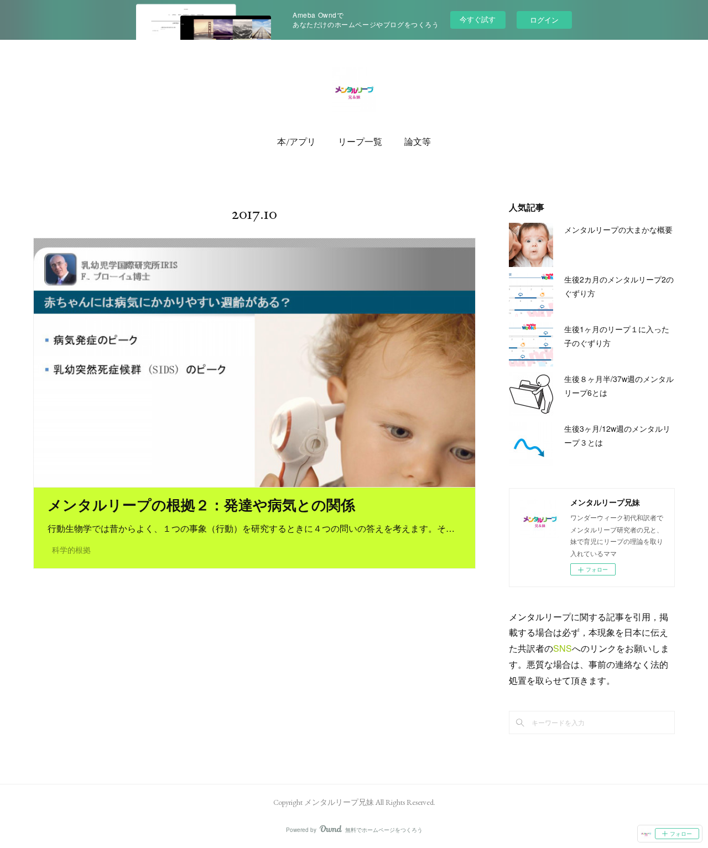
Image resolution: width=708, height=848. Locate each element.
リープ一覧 (360, 142)
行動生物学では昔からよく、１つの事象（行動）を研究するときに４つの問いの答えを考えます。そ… (251, 528)
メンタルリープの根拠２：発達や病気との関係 (201, 505)
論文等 (417, 142)
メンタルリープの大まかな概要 (618, 229)
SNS (562, 648)
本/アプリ (296, 142)
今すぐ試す (478, 19)
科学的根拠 (71, 550)
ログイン (544, 19)
